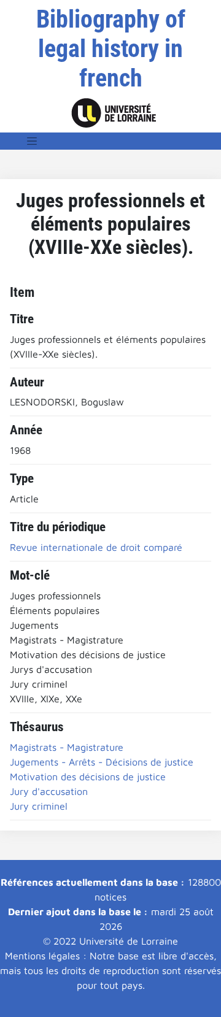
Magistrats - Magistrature (66, 747)
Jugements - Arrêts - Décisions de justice (101, 761)
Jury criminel (39, 806)
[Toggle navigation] (31, 141)
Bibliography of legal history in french (110, 49)
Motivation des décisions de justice (88, 776)
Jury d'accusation (49, 791)
